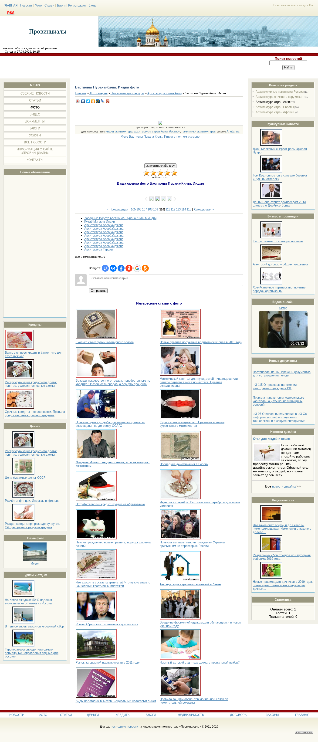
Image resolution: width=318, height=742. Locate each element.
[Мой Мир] (97, 101)
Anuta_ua (233, 131)
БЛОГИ (151, 715)
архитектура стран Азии (151, 131)
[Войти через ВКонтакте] (113, 268)
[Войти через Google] (137, 268)
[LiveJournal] (102, 101)
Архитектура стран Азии (273, 102)
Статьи (49, 5)
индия (109, 131)
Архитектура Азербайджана (103, 225)
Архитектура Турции (98, 249)
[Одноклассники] (93, 101)
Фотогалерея (98, 93)
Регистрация (77, 5)
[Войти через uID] (105, 268)
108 (150, 209)
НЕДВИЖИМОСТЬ (191, 715)
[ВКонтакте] (83, 101)
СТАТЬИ (66, 715)
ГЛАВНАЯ (10, 5)
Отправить (98, 290)
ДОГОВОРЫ (238, 715)
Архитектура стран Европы (275, 107)
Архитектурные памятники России (280, 91)
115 (189, 209)
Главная (80, 93)
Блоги (61, 5)
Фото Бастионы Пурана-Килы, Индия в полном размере (160, 136)
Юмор (283, 308)
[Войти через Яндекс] (128, 268)
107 (144, 209)
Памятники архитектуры (127, 93)
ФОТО (43, 715)
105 (133, 209)
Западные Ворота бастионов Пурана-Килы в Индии (120, 218)
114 (183, 209)
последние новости (124, 726)
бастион (174, 131)
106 (138, 209)
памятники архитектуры (198, 131)
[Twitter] (88, 101)
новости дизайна (284, 486)
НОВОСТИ (16, 715)
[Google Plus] (107, 101)
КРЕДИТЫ (122, 715)
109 (155, 209)
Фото (38, 5)
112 (173, 209)
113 (178, 209)
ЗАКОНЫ (272, 715)
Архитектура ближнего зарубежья (279, 96)
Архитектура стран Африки (275, 112)
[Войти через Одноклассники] (145, 268)
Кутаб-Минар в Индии (99, 221)
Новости (26, 5)
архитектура (123, 131)
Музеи (34, 563)
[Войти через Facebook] (121, 268)
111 (168, 209)
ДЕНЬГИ (93, 715)
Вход (92, 5)
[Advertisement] (129, 67)
